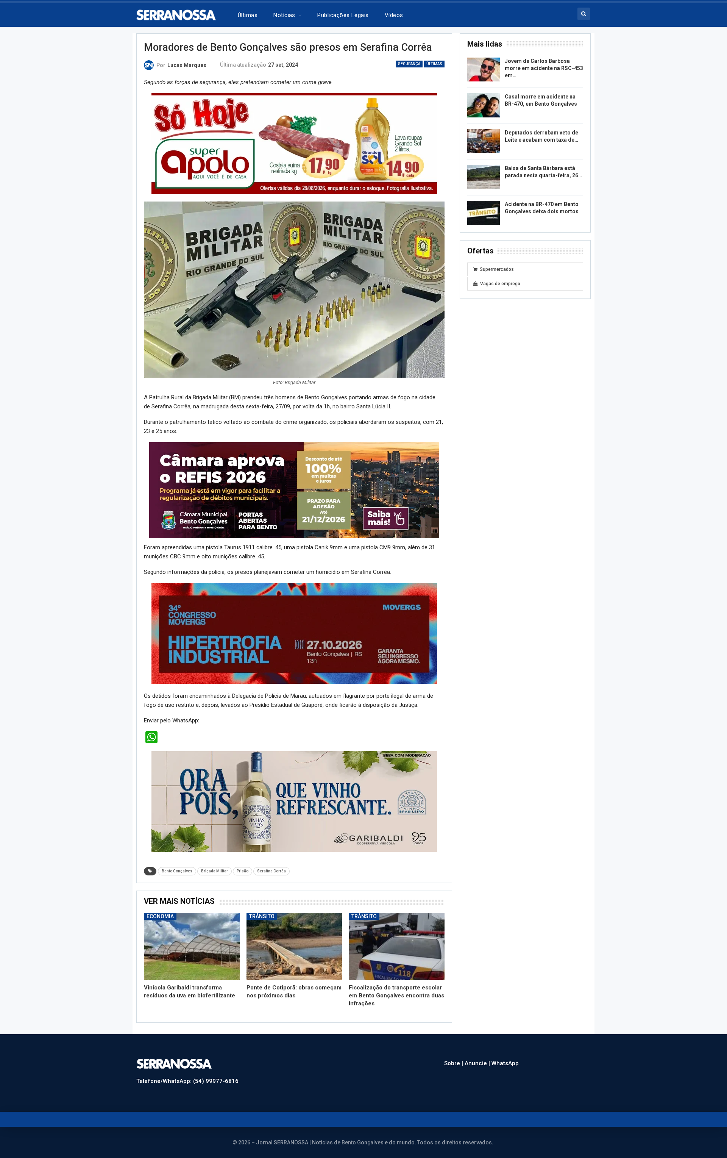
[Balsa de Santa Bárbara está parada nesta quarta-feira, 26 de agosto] (483, 177)
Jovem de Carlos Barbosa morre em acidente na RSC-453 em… (544, 68)
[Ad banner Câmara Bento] (294, 489)
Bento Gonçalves (177, 871)
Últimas (247, 15)
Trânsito (262, 916)
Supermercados (497, 269)
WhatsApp (505, 1063)
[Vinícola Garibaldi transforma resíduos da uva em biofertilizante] (192, 946)
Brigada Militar (214, 871)
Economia (160, 916)
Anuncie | (478, 1063)
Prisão (242, 871)
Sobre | (454, 1063)
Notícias (284, 15)
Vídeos (394, 15)
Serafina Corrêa (271, 871)
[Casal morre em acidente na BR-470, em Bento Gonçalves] (483, 105)
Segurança (409, 64)
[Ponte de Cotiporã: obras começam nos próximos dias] (294, 946)
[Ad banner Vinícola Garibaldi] (294, 801)
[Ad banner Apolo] (294, 143)
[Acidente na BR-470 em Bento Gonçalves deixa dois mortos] (483, 213)
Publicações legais (342, 15)
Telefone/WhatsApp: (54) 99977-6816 (187, 1081)
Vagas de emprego (500, 283)
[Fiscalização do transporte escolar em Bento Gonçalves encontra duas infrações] (397, 946)
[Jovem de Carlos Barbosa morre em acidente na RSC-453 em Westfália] (483, 70)
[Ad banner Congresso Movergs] (294, 633)
